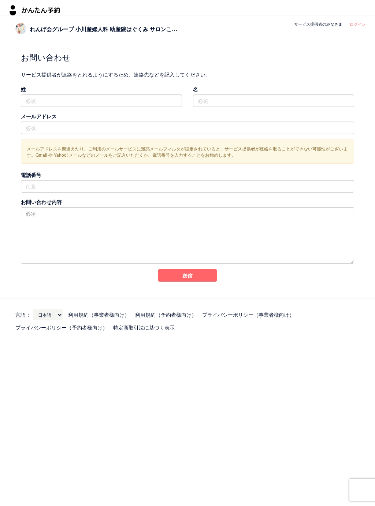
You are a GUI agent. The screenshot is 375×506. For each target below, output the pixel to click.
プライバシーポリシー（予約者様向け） (61, 327)
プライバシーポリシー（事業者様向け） (248, 314)
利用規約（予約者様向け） (166, 314)
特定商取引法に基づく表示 (144, 327)
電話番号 (31, 174)
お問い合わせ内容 (41, 201)
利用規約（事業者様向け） (99, 314)
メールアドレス (39, 116)
